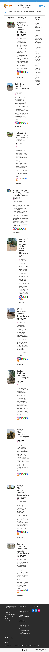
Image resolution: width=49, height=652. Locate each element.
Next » (9, 602)
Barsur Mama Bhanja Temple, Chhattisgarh (23, 490)
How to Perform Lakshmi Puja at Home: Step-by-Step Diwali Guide (24, 617)
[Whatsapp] (24, 72)
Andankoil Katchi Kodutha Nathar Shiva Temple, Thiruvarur (24, 246)
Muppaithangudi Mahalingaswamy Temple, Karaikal (21, 192)
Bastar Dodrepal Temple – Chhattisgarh (23, 374)
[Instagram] (18, 72)
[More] (18, 74)
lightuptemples (25, 5)
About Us (7, 610)
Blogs (21, 14)
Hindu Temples (20, 35)
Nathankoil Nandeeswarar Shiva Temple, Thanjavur (22, 136)
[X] (26, 72)
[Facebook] (27, 72)
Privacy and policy (9, 612)
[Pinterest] (22, 72)
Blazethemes (43, 650)
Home (10, 11)
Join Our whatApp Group (39, 1)
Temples (38, 11)
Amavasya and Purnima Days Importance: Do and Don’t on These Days (24, 611)
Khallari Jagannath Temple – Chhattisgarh (23, 312)
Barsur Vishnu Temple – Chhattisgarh (23, 433)
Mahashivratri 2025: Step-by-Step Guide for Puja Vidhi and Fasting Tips (38, 56)
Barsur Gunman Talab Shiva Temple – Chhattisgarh (23, 548)
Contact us (7, 620)
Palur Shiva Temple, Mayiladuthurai (22, 86)
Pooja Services (18, 11)
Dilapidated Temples (29, 11)
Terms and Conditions (10, 614)
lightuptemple (20, 77)
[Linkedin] (20, 72)
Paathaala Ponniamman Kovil (38, 47)
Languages (27, 14)
